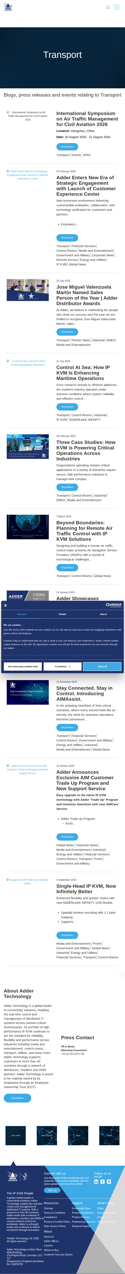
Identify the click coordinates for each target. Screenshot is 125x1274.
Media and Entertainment (96, 250)
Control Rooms (66, 250)
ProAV (98, 859)
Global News (77, 264)
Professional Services (84, 1221)
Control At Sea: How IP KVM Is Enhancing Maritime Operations (83, 373)
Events (76, 155)
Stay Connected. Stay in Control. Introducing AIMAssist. (84, 693)
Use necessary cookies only (23, 666)
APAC (87, 155)
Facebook (102, 1182)
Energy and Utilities (93, 259)
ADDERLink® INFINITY (85, 419)
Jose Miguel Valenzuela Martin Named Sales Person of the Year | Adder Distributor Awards (87, 295)
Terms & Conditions (54, 1212)
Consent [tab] (21, 614)
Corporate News (103, 255)
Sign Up (52, 1190)
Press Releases (106, 1221)
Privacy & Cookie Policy (57, 1221)
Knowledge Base (81, 1208)
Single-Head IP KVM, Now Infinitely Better (86, 888)
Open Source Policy (55, 1226)
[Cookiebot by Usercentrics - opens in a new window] (108, 605)
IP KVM (61, 264)
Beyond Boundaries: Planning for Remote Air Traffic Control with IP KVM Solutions (84, 531)
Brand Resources (106, 1212)
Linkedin (96, 1182)
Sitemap (48, 1208)
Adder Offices (51, 1241)
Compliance (50, 1217)
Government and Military (73, 255)
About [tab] (103, 614)
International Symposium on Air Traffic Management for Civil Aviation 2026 (87, 119)
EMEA (111, 340)
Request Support (81, 1226)
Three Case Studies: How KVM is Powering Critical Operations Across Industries (86, 450)
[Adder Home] (25, 1170)
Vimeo (109, 1182)
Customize (60, 666)
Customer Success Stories (58, 1254)
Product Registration (83, 1212)
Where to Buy (51, 1250)
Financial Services (83, 246)
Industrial (98, 340)
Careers (48, 1245)
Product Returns (80, 1217)
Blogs (100, 1208)
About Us (49, 1236)
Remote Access (67, 259)
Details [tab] (62, 614)
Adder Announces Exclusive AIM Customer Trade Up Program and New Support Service (85, 780)
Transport (62, 155)
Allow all (102, 666)
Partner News (80, 340)
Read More (67, 146)
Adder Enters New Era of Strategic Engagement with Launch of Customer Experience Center (86, 186)
